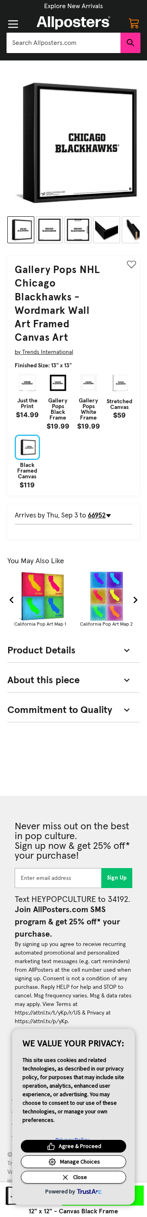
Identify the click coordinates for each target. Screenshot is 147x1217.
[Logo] (73, 23)
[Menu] (13, 24)
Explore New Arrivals (73, 6)
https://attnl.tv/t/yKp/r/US (47, 1013)
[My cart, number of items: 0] (133, 22)
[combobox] (63, 43)
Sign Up (117, 878)
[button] (73, 6)
